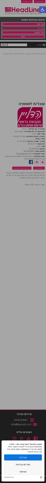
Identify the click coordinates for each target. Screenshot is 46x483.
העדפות (23, 471)
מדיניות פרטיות (9, 477)
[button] (42, 9)
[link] (41, 477)
